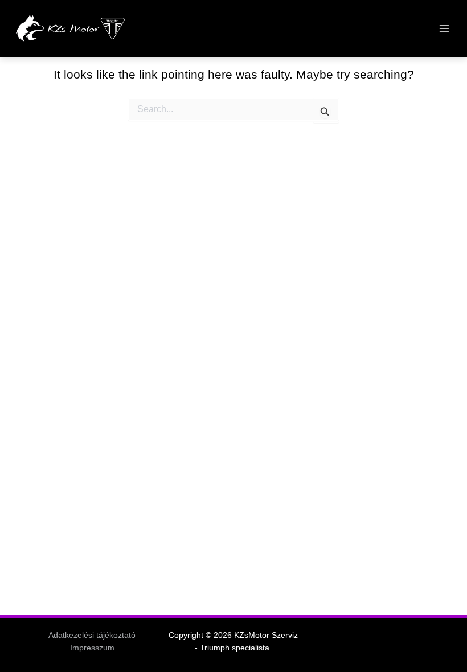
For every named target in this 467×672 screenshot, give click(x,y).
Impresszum (92, 648)
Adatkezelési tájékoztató (92, 635)
